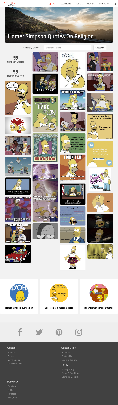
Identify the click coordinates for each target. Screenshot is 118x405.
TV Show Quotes (15, 363)
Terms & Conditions (70, 373)
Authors (66, 3)
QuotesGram (9, 3)
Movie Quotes (14, 359)
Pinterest (12, 393)
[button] (115, 3)
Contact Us (67, 356)
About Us (66, 352)
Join (54, 3)
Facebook (12, 386)
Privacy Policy (68, 369)
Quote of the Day (69, 359)
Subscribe (99, 47)
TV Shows (104, 3)
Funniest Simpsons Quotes (99, 308)
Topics (79, 3)
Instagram (12, 397)
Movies (91, 3)
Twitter (11, 390)
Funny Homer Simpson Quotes (59, 308)
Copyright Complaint (71, 376)
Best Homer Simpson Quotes (19, 308)
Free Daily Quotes (31, 47)
